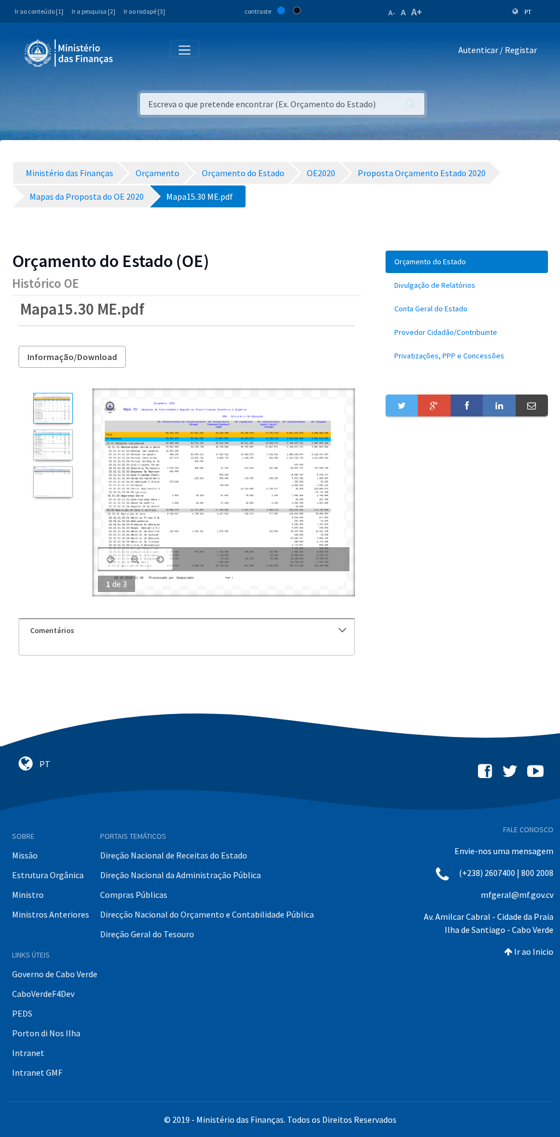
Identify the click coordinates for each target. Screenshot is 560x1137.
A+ (416, 11)
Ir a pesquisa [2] (93, 11)
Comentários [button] (52, 630)
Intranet (28, 1052)
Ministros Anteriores (50, 914)
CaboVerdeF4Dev (43, 993)
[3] (52, 481)
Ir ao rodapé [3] (144, 11)
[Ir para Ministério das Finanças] (69, 53)
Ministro (28, 894)
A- (391, 13)
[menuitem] (467, 262)
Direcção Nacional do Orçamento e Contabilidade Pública (207, 914)
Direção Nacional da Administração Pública (180, 874)
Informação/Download (72, 356)
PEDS (22, 1013)
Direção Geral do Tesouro (147, 934)
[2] (52, 445)
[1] (52, 408)
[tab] (186, 630)
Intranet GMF (37, 1072)
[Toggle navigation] (130, 52)
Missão (25, 855)
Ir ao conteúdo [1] (39, 11)
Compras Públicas (133, 894)
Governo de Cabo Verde (54, 973)
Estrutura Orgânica (48, 874)
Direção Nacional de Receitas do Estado (173, 855)
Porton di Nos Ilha (46, 1033)
